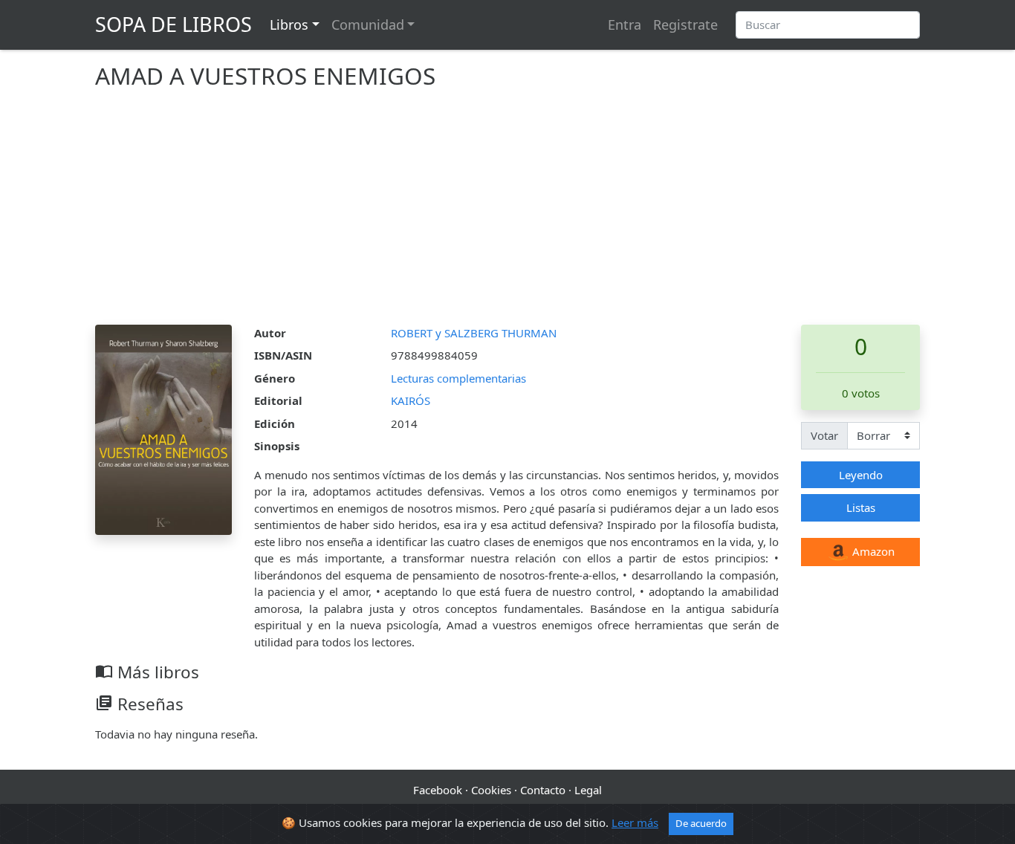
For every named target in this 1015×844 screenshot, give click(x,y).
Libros (289, 24)
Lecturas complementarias (458, 378)
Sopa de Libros (173, 24)
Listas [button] (860, 507)
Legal (588, 789)
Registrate (685, 24)
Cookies (491, 789)
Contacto (542, 789)
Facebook (437, 789)
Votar (824, 435)
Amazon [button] (872, 551)
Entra (624, 24)
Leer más (635, 822)
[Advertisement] (507, 213)
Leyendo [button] (861, 474)
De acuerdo (701, 823)
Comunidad (367, 24)
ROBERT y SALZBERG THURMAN (474, 332)
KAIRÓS (410, 400)
